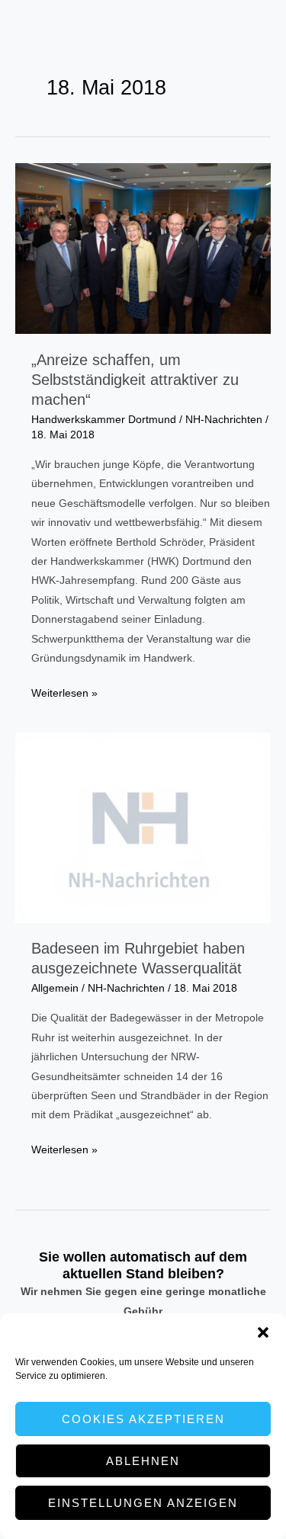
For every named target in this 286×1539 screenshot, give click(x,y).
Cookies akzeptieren (143, 1418)
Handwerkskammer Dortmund (103, 419)
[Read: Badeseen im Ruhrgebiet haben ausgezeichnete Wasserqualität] (143, 826)
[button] (263, 1332)
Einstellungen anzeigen (143, 1502)
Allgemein (55, 988)
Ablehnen (143, 1460)
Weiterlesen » (64, 695)
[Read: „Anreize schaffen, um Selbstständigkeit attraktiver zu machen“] (143, 248)
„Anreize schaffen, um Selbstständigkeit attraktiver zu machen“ (135, 379)
